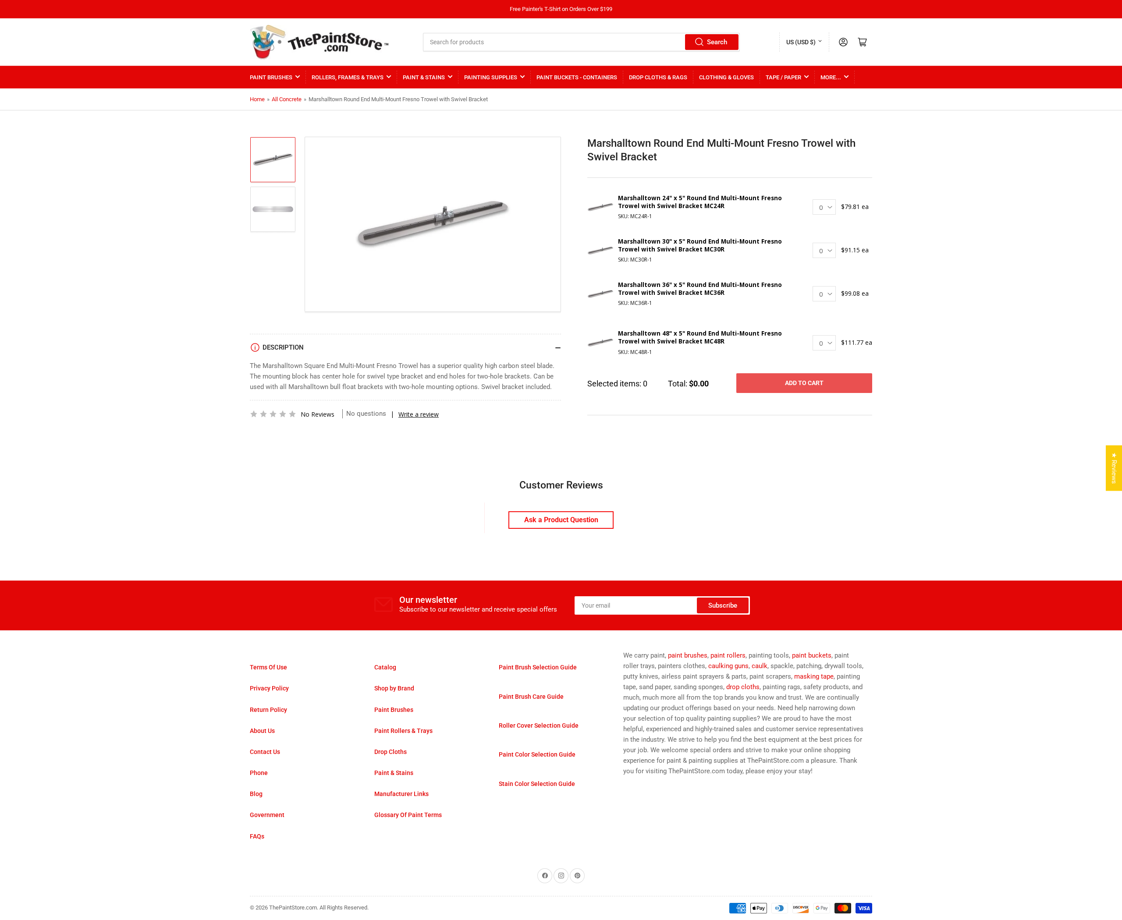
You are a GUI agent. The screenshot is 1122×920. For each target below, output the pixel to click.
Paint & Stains (424, 77)
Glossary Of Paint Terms (408, 814)
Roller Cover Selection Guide (539, 725)
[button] (273, 414)
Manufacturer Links (401, 793)
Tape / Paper (783, 77)
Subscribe (722, 605)
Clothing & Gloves (726, 77)
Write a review (418, 414)
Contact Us (265, 751)
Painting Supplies (490, 77)
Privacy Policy (269, 688)
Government (267, 814)
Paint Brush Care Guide (531, 696)
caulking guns (728, 666)
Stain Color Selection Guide (537, 783)
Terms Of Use (268, 667)
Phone (259, 772)
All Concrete (287, 99)
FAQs (257, 836)
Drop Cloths (390, 751)
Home (257, 99)
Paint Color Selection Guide (537, 754)
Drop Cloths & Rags (658, 77)
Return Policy (268, 709)
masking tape (814, 676)
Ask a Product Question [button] (561, 520)
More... (830, 77)
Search (717, 42)
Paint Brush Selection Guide (538, 667)
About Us (262, 730)
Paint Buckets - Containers (576, 77)
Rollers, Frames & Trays (347, 77)
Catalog (385, 667)
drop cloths (743, 687)
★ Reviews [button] (1114, 468)
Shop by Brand (394, 688)
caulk (759, 666)
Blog (256, 793)
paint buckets (811, 655)
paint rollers (728, 655)
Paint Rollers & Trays (403, 730)
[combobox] (581, 42)
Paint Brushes (271, 77)
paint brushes (687, 655)
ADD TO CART (804, 382)
